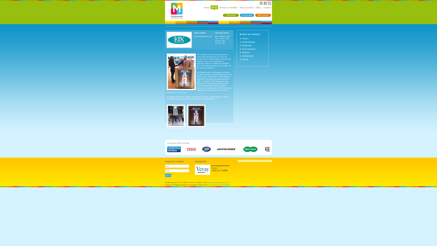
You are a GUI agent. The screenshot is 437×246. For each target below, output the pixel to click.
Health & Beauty (248, 42)
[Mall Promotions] (263, 15)
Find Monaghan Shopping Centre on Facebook (265, 3)
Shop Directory (177, 128)
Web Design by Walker (223, 185)
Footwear (246, 52)
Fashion (245, 39)
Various (245, 59)
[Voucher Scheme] (231, 15)
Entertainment (247, 56)
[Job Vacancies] (247, 15)
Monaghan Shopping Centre (177, 11)
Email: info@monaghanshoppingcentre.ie (218, 182)
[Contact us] (269, 3)
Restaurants (247, 45)
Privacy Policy (212, 185)
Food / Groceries (248, 49)
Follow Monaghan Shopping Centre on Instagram (261, 3)
